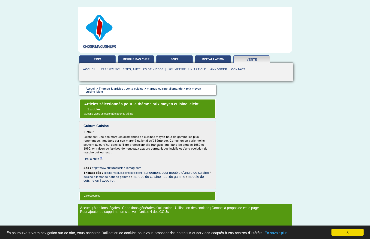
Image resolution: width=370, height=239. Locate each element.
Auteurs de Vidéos (148, 69)
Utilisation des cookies (192, 208)
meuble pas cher (136, 59)
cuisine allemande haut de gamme (107, 176)
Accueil (89, 69)
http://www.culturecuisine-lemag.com (116, 167)
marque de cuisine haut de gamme (159, 176)
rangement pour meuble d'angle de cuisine (176, 172)
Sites (127, 69)
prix (97, 59)
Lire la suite (92, 158)
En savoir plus (276, 233)
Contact (238, 69)
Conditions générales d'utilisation (147, 208)
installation (213, 59)
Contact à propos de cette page (235, 208)
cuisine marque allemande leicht (123, 172)
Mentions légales (107, 208)
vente (252, 59)
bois (174, 59)
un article (197, 69)
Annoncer (218, 69)
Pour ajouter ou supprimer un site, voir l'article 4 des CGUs (124, 212)
